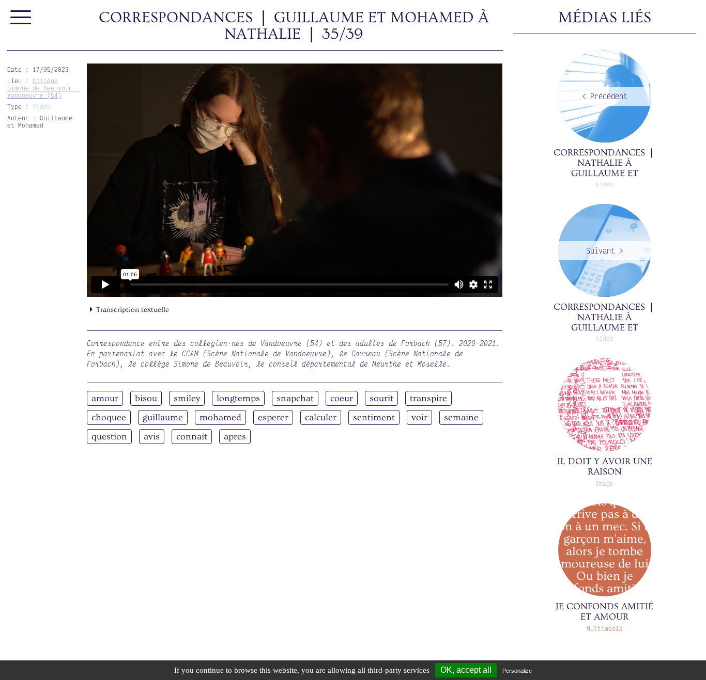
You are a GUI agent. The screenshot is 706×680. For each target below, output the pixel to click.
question (109, 436)
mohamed (220, 417)
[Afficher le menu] (21, 18)
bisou (146, 398)
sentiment (374, 417)
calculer (320, 417)
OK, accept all (466, 670)
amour (104, 398)
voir (419, 417)
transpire (428, 398)
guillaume (163, 417)
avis (152, 436)
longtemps (238, 398)
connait (191, 436)
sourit (381, 398)
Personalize (517, 671)
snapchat (295, 398)
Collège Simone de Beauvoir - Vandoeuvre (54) (43, 88)
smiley (187, 398)
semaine (461, 417)
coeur (341, 398)
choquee (108, 417)
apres (235, 436)
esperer (273, 417)
